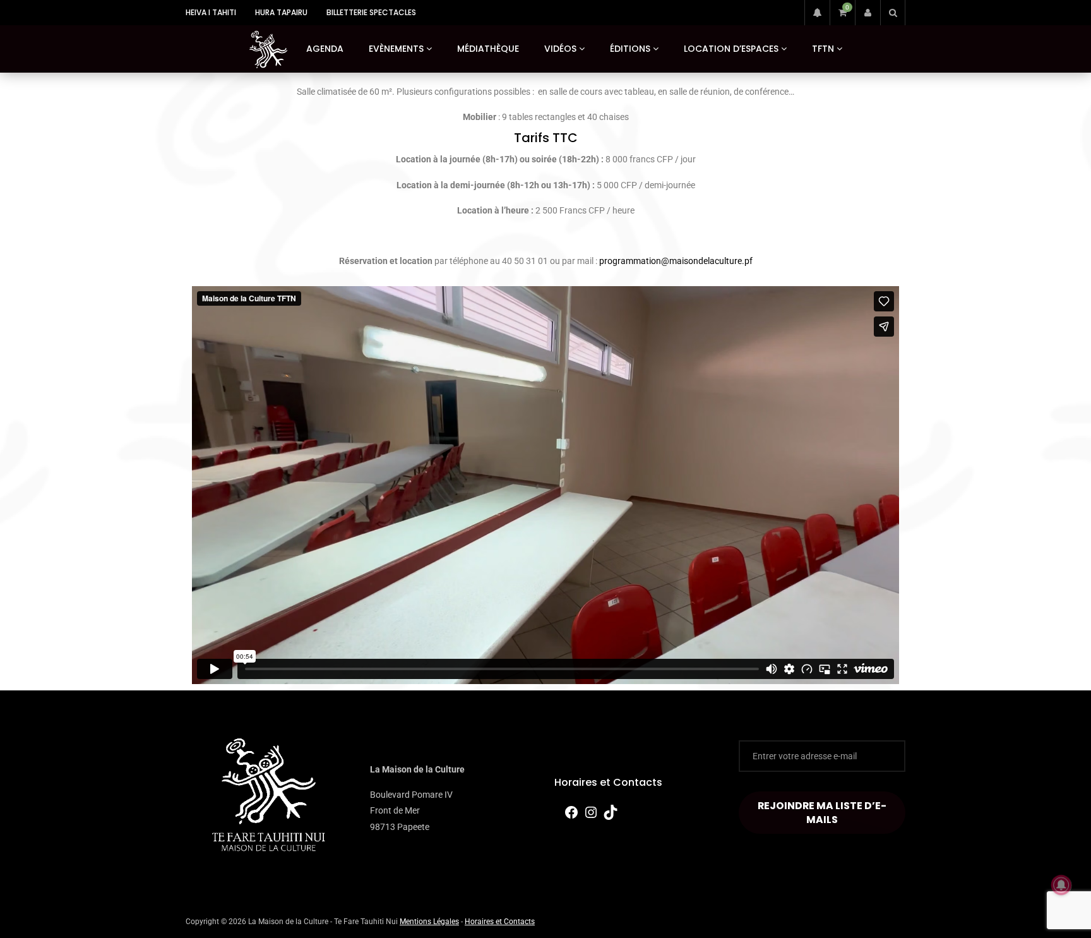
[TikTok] (610, 817)
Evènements (396, 48)
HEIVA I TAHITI (211, 12)
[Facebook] (571, 817)
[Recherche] (892, 12)
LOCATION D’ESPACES (731, 48)
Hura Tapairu (281, 12)
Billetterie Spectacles (371, 12)
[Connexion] (867, 12)
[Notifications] (817, 12)
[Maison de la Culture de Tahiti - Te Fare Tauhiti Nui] (268, 49)
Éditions (630, 48)
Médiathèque (488, 48)
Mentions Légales (429, 921)
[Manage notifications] (1061, 885)
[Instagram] (591, 817)
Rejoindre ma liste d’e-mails (822, 812)
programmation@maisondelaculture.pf (676, 261)
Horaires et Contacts (608, 782)
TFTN (823, 48)
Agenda (324, 48)
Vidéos (560, 48)
